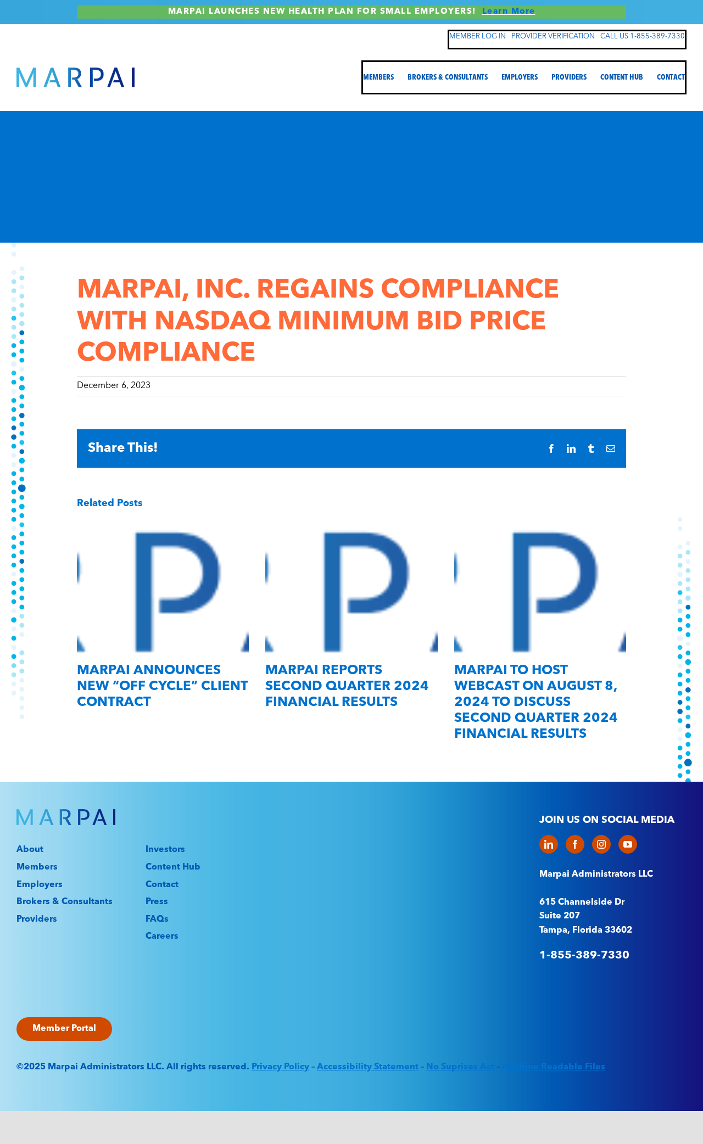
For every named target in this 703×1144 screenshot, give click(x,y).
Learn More (508, 12)
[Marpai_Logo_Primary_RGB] (75, 72)
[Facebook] (575, 844)
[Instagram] (601, 844)
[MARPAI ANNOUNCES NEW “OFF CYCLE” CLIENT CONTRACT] (163, 527)
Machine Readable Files (553, 1067)
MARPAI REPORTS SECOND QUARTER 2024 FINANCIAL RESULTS (347, 686)
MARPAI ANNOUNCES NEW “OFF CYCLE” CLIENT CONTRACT (162, 686)
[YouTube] (627, 844)
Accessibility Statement (368, 1067)
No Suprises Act (460, 1067)
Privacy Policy (280, 1067)
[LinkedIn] (548, 844)
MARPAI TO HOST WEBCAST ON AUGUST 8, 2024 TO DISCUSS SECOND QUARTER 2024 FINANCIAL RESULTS (536, 702)
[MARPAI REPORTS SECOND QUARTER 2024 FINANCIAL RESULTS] (351, 527)
